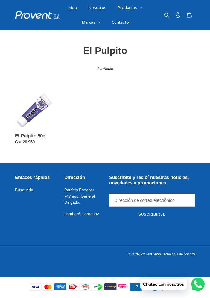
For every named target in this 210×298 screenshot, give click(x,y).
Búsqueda (24, 190)
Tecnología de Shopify (178, 254)
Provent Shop (151, 254)
